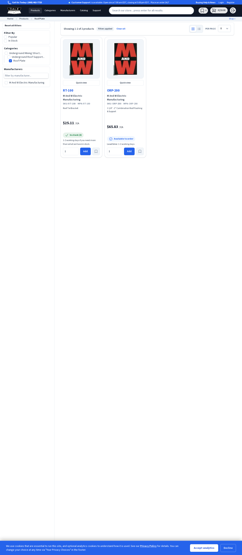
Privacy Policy (148, 546)
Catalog (84, 10)
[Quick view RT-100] (81, 59)
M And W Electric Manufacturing (72, 98)
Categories (50, 10)
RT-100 (68, 90)
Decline (228, 548)
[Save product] (96, 151)
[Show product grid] (193, 29)
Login (221, 2)
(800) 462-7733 (34, 2)
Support (97, 10)
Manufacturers (67, 10)
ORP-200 (113, 90)
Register (230, 2)
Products (35, 10)
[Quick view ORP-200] (125, 59)
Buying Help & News (206, 2)
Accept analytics (204, 548)
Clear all (120, 28)
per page (210, 28)
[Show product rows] (199, 29)
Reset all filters (13, 25)
